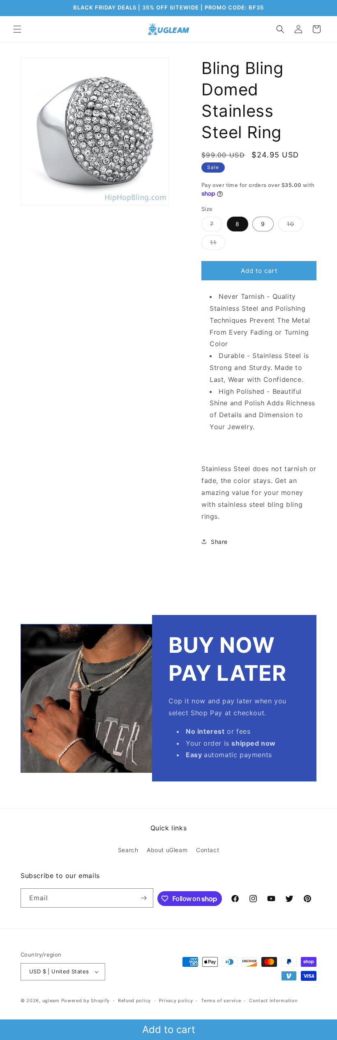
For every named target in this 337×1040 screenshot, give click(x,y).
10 (295, 225)
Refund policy (134, 1000)
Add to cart (168, 1029)
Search (128, 849)
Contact (207, 849)
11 (217, 244)
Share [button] (219, 541)
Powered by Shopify (85, 1000)
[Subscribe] (144, 898)
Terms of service (221, 1000)
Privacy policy (176, 1000)
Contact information (273, 1000)
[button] (17, 29)
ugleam (51, 1000)
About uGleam (167, 849)
